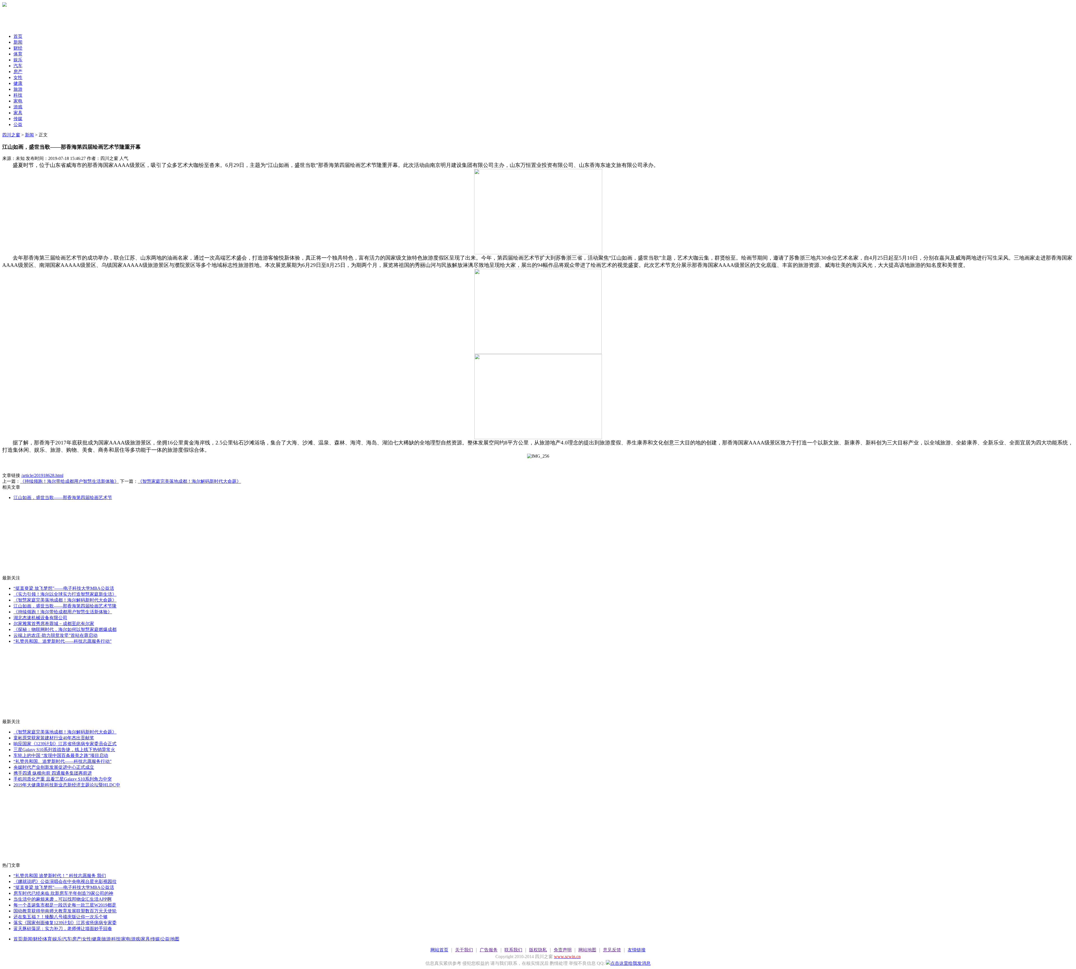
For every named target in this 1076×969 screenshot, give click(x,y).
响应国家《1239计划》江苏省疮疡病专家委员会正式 (65, 743)
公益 (17, 124)
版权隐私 (538, 949)
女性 (17, 77)
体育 (17, 54)
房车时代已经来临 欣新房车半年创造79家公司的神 (63, 893)
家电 (17, 101)
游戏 (17, 106)
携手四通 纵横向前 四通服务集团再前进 (52, 773)
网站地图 (587, 949)
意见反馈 (612, 949)
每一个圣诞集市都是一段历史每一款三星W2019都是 (64, 905)
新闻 (17, 42)
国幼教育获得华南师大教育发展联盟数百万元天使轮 (65, 911)
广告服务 (489, 949)
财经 (17, 48)
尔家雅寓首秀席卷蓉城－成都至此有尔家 (53, 623)
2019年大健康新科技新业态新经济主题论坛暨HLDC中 (66, 784)
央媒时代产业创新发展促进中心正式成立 (53, 767)
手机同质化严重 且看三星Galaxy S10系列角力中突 (62, 779)
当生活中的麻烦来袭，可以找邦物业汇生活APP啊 (62, 899)
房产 (17, 71)
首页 (17, 36)
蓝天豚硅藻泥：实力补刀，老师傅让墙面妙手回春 (62, 928)
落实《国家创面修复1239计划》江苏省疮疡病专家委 (65, 922)
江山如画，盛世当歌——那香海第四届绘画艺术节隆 (65, 606)
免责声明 (563, 949)
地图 (174, 939)
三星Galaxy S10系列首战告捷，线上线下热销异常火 (64, 749)
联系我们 (513, 949)
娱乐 (17, 59)
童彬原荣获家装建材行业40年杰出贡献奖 (53, 737)
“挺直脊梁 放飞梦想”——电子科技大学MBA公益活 (63, 588)
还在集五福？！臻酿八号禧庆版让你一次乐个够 (60, 916)
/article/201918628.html (42, 475)
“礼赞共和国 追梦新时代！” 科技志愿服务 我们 (59, 875)
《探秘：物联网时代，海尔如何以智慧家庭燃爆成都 (65, 629)
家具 (17, 112)
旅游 (17, 89)
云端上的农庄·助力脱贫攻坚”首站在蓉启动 (55, 635)
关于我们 (464, 949)
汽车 (17, 65)
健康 (17, 83)
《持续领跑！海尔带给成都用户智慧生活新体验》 (69, 481)
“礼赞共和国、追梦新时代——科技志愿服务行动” (62, 641)
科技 (17, 95)
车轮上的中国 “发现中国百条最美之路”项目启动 (60, 755)
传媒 (17, 118)
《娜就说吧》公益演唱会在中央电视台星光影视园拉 (65, 881)
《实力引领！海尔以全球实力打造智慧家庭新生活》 (65, 594)
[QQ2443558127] (628, 963)
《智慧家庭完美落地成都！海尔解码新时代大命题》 (189, 481)
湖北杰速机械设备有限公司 (40, 617)
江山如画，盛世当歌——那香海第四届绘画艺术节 (62, 497)
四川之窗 (11, 134)
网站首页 (439, 949)
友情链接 (637, 949)
